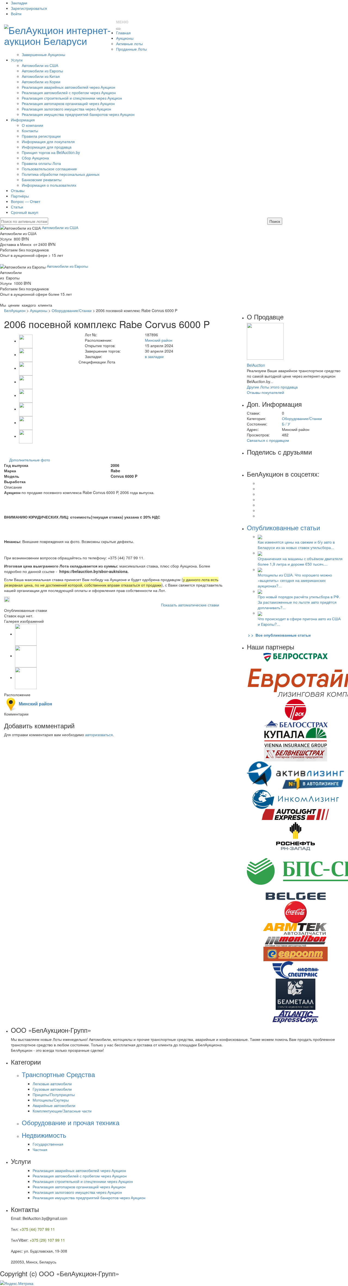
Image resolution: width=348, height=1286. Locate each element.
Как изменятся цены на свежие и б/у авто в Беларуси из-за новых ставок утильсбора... (296, 544)
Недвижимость (44, 1135)
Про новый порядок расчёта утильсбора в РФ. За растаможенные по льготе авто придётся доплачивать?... (299, 602)
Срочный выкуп (24, 212)
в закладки (154, 356)
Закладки (19, 2)
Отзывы (17, 190)
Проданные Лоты (131, 49)
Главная (123, 32)
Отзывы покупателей (265, 392)
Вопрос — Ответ (25, 201)
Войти (16, 13)
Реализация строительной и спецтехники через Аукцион (72, 98)
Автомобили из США (40, 65)
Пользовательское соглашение (49, 168)
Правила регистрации (41, 136)
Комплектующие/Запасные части (62, 1111)
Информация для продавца (47, 147)
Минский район (158, 340)
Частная (40, 1149)
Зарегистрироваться (29, 8)
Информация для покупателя (48, 141)
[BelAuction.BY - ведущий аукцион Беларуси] (58, 34)
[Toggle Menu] (118, 29)
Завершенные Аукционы (43, 54)
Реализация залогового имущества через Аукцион (66, 109)
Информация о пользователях (49, 185)
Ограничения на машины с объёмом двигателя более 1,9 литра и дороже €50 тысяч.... (300, 561)
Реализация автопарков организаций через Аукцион (68, 103)
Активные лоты (129, 43)
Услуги (17, 60)
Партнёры (20, 196)
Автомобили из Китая (41, 76)
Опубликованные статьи (283, 527)
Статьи (17, 206)
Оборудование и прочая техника (70, 1122)
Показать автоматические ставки (190, 604)
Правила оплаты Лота (41, 163)
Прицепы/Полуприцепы (54, 1094)
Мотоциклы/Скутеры (51, 1100)
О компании (32, 125)
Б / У (286, 424)
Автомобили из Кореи (41, 81)
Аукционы (124, 38)
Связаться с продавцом (268, 440)
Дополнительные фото (29, 459)
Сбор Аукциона (35, 158)
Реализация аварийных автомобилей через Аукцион (68, 87)
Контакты (30, 130)
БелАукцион (15, 310)
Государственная (48, 1144)
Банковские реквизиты (41, 179)
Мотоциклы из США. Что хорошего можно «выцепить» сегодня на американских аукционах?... (295, 580)
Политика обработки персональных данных (61, 174)
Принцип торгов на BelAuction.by (51, 152)
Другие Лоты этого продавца (272, 387)
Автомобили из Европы (42, 70)
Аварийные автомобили (54, 1105)
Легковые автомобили (52, 1083)
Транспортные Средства (58, 1074)
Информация (23, 119)
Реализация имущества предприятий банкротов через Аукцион (78, 114)
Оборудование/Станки (72, 310)
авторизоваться (99, 734)
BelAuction (256, 365)
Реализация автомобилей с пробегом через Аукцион (69, 92)
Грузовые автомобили (52, 1089)
